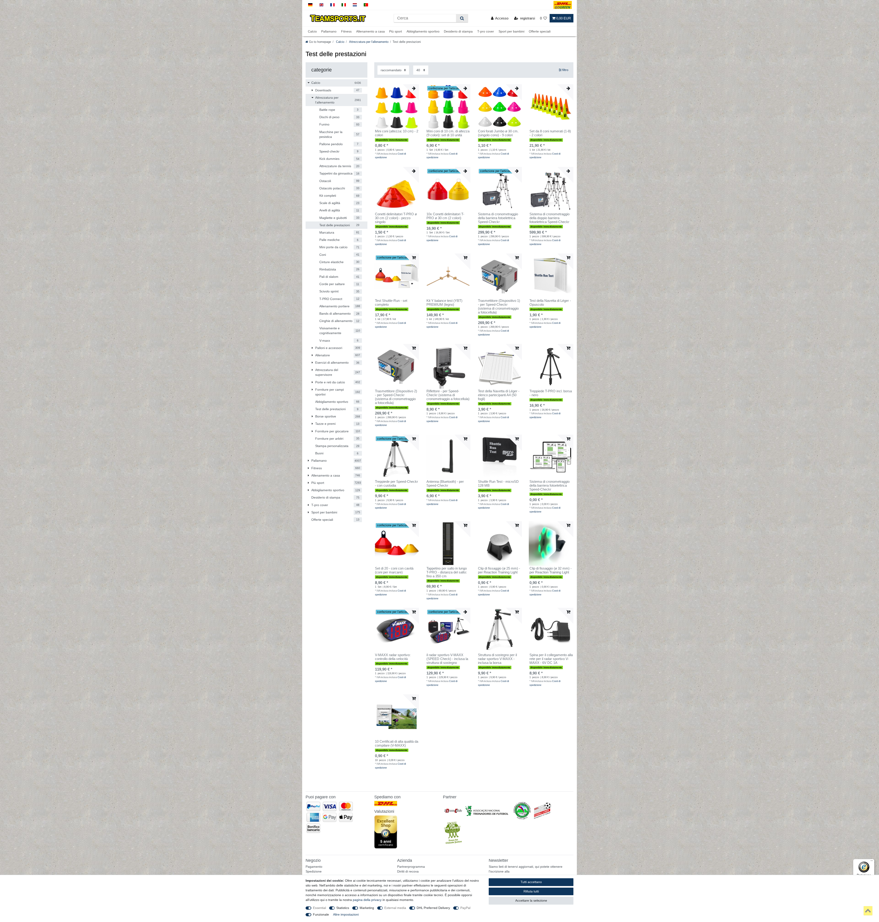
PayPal (465, 908)
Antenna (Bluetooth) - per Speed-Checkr (445, 483)
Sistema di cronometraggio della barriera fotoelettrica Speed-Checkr (498, 218)
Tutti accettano (531, 882)
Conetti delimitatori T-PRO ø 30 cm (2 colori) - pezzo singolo (396, 218)
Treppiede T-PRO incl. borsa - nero (550, 393)
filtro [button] (565, 70)
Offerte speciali (540, 31)
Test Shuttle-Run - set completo (391, 302)
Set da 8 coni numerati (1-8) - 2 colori (550, 133)
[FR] (332, 5)
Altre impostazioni (346, 914)
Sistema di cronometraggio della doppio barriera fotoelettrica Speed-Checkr (549, 218)
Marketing (367, 908)
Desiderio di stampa (458, 31)
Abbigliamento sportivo (423, 31)
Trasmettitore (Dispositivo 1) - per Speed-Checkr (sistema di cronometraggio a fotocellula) (499, 306)
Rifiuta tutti (531, 891)
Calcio (312, 31)
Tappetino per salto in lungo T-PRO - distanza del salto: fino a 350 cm (446, 572)
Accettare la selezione (531, 900)
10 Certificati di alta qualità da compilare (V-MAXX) (396, 743)
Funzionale (321, 914)
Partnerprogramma (411, 866)
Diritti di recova (408, 871)
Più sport (395, 31)
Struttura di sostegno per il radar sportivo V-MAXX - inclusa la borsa (497, 659)
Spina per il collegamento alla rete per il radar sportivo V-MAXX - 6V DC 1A (551, 659)
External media (395, 908)
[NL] (355, 5)
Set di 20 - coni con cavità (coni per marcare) (394, 570)
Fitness (346, 31)
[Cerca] (462, 18)
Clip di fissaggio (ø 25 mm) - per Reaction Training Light (499, 570)
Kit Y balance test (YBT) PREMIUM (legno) (444, 302)
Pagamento (314, 866)
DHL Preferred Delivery (433, 908)
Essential (319, 908)
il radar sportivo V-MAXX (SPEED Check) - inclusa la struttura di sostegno (447, 659)
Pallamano (328, 31)
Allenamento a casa (370, 31)
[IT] (343, 5)
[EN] (321, 5)
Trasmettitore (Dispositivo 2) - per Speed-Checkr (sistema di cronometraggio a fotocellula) (396, 397)
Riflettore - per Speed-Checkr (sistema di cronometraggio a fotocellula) (447, 395)
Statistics (342, 908)
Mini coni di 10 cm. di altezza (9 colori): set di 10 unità (447, 133)
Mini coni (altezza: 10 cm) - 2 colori (396, 133)
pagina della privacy (367, 900)
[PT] (366, 5)
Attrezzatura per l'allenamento (368, 42)
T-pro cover (485, 31)
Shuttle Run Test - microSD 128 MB (498, 483)
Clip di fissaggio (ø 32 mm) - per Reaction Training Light (550, 570)
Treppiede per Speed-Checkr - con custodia (396, 483)
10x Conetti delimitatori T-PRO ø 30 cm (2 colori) (445, 216)
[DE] (310, 5)
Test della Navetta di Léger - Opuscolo (550, 302)
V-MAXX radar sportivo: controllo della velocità (392, 657)
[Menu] (871, 862)
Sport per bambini (511, 31)
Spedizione (314, 871)
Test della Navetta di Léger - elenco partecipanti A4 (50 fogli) (498, 395)
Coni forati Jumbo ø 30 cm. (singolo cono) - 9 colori (498, 133)
